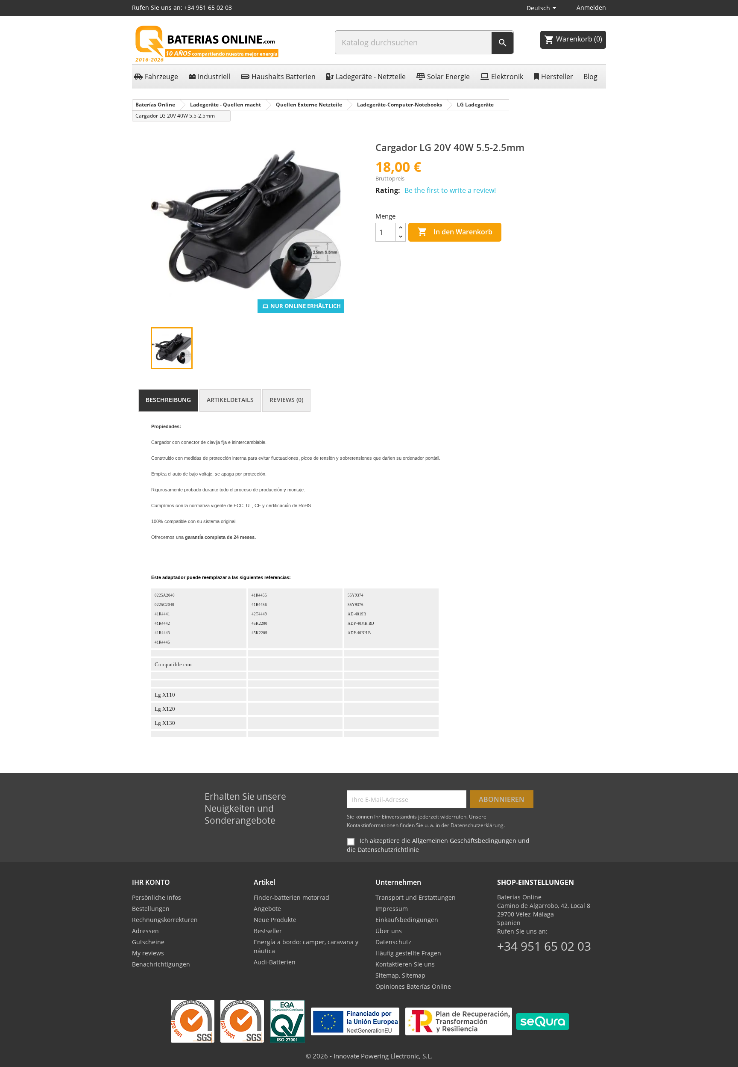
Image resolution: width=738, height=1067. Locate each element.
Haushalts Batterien (284, 76)
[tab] (168, 400)
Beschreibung (168, 400)
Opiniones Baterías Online (413, 986)
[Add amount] (400, 228)
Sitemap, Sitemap (400, 975)
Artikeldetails (230, 400)
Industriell (214, 76)
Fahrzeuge (161, 76)
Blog (590, 76)
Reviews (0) (286, 400)
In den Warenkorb (454, 232)
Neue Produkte (275, 920)
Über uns (388, 931)
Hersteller (557, 76)
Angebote (267, 908)
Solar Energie (448, 76)
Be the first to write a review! (450, 190)
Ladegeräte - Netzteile (371, 76)
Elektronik (507, 76)
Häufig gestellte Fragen (408, 953)
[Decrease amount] (400, 237)
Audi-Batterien (275, 962)
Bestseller (268, 931)
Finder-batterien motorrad (291, 897)
